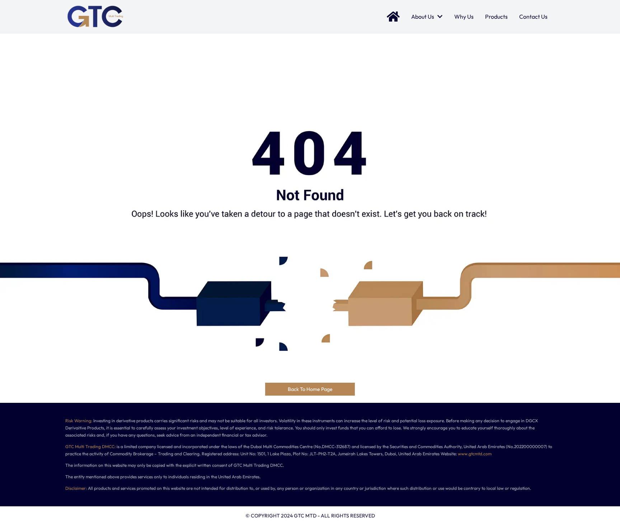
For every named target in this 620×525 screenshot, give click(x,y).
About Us (422, 16)
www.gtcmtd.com (475, 453)
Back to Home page (310, 389)
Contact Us (533, 16)
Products (496, 16)
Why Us (464, 16)
